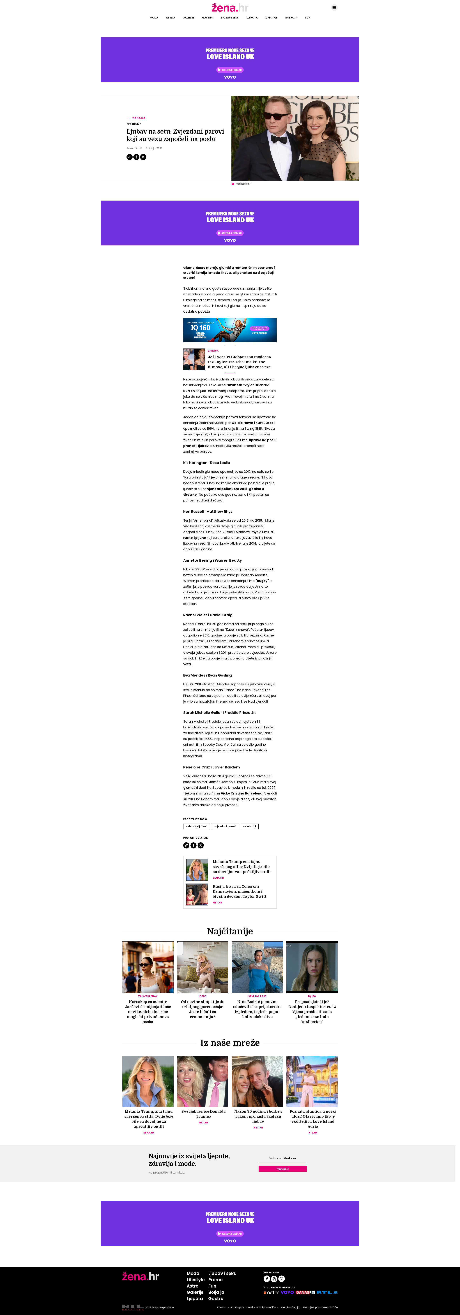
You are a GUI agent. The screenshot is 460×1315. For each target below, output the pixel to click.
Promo (215, 1280)
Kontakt (222, 1307)
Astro (170, 17)
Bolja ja (291, 17)
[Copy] (129, 159)
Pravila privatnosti (242, 1307)
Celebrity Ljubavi (196, 826)
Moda (154, 17)
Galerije (188, 17)
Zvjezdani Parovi (225, 826)
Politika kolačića (266, 1307)
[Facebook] (136, 159)
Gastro (207, 17)
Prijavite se (283, 1169)
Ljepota (252, 17)
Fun (307, 17)
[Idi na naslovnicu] (230, 11)
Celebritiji (249, 826)
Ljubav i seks (230, 17)
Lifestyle (271, 17)
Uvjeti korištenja (289, 1307)
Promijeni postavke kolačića (320, 1307)
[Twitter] (143, 159)
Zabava (139, 118)
